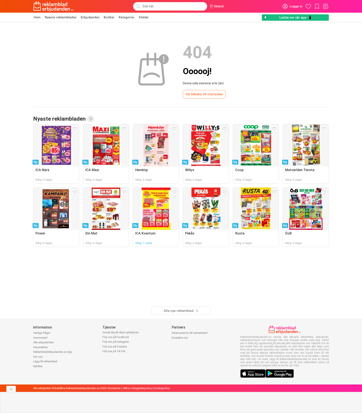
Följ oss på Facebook (115, 337)
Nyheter (37, 366)
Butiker (109, 17)
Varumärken (40, 347)
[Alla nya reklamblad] (90, 119)
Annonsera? (40, 337)
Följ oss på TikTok (114, 351)
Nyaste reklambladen (60, 17)
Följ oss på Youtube (114, 346)
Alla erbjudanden (43, 342)
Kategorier (126, 17)
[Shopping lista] (325, 6)
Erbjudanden (90, 17)
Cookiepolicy (162, 388)
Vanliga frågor (42, 332)
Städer (144, 17)
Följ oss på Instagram (115, 341)
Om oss (38, 356)
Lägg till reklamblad (45, 361)
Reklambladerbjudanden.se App (52, 351)
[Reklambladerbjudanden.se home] (53, 6)
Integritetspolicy (142, 388)
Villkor (126, 388)
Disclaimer (114, 388)
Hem (37, 17)
